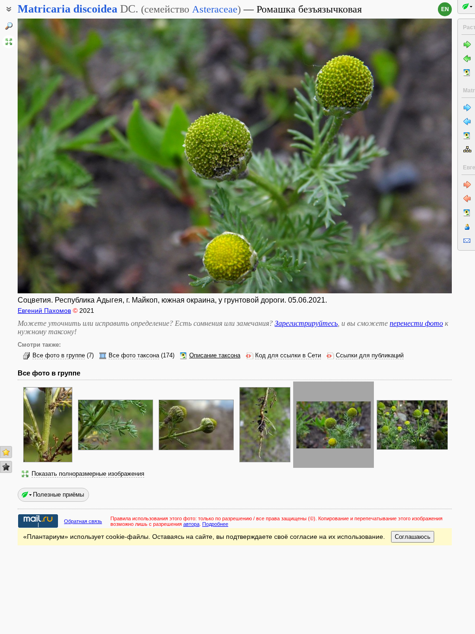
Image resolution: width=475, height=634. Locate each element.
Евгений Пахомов (44, 310)
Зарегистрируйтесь (306, 323)
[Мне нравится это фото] (6, 452)
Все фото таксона (134, 355)
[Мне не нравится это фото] (6, 467)
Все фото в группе (58, 355)
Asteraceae (215, 9)
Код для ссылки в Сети (288, 355)
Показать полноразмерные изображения (88, 474)
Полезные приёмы (58, 494)
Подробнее (215, 524)
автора (191, 524)
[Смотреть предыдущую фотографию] (63, 156)
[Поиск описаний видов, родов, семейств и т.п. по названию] (9, 26)
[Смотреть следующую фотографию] (406, 156)
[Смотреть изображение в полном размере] (8, 41)
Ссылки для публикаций (370, 355)
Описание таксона (214, 355)
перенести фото (416, 323)
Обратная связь (83, 521)
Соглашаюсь (412, 536)
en (445, 9)
